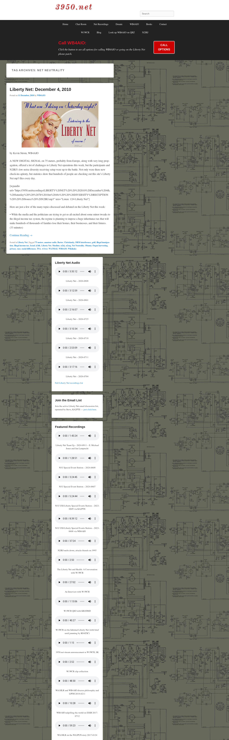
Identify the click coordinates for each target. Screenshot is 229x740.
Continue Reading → (21, 235)
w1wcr (45, 248)
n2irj (63, 245)
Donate (119, 24)
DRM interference (83, 242)
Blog (99, 32)
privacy (13, 248)
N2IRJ (145, 32)
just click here (89, 409)
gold (94, 242)
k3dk (38, 245)
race (19, 248)
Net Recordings (101, 24)
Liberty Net (22, 242)
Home (65, 24)
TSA (39, 248)
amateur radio (50, 242)
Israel (32, 245)
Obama (88, 245)
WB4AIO (134, 24)
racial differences (29, 248)
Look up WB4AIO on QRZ (122, 32)
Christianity (69, 242)
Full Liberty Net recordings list (69, 382)
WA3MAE (53, 248)
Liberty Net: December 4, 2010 (40, 89)
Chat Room (81, 24)
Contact (163, 24)
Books (149, 24)
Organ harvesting (100, 245)
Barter (60, 242)
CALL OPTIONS (164, 47)
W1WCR (85, 32)
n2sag (68, 245)
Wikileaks (72, 248)
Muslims (56, 245)
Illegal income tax (21, 245)
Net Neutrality (78, 245)
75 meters (39, 242)
